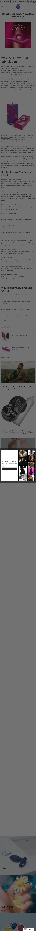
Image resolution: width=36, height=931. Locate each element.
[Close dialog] (34, 451)
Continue (9, 469)
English (29, 929)
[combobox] (28, 929)
